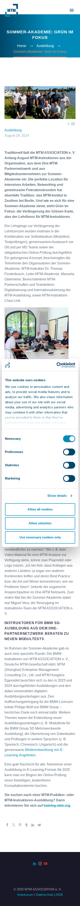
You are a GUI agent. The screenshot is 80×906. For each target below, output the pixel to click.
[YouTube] (45, 863)
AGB (59, 894)
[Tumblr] (26, 825)
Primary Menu (72, 10)
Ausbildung (13, 130)
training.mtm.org (57, 805)
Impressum (25, 894)
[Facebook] (7, 825)
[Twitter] (13, 825)
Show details (57, 495)
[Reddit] (39, 825)
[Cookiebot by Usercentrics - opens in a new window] (57, 365)
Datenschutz (45, 894)
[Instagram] (40, 863)
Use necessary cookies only (40, 537)
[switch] (69, 452)
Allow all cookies (40, 509)
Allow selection (40, 523)
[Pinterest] (20, 825)
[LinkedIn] (33, 825)
